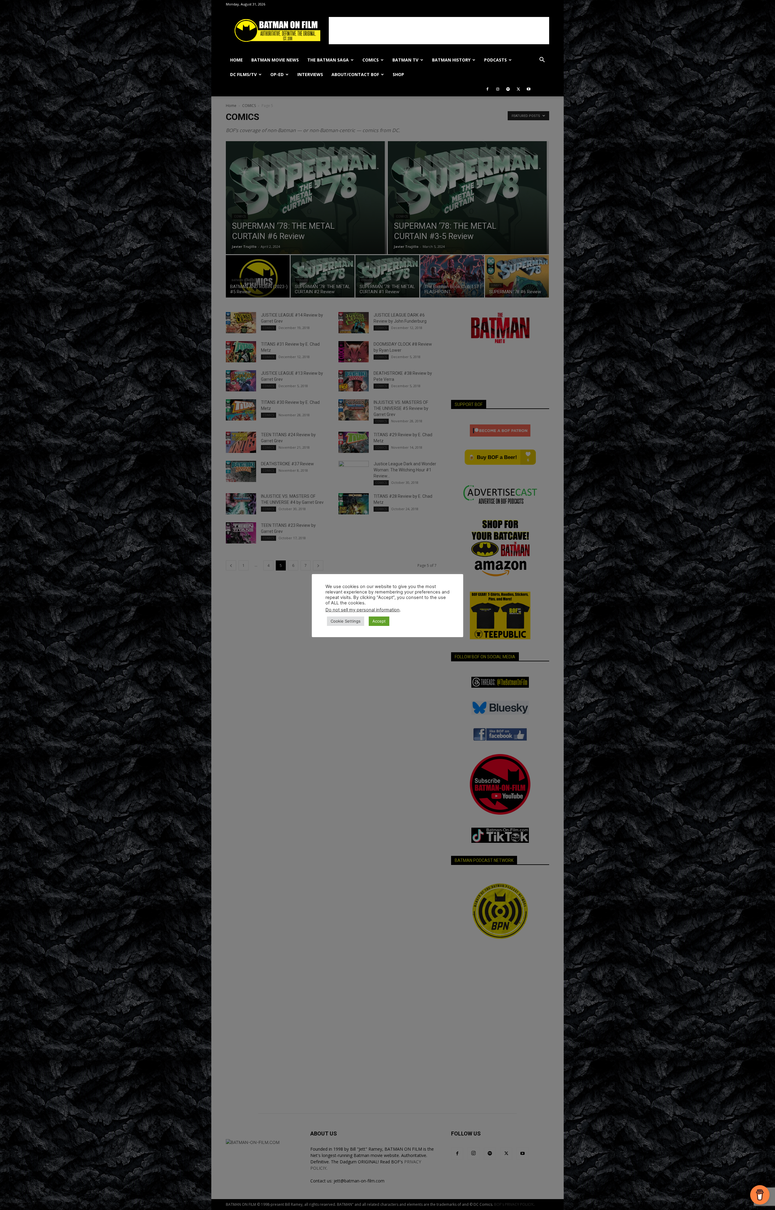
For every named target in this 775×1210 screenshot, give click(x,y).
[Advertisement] (439, 30)
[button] (542, 60)
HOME (236, 60)
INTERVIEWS (310, 74)
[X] (518, 89)
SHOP (398, 74)
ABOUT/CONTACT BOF (355, 74)
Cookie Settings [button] (346, 621)
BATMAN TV (405, 60)
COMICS (370, 60)
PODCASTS (495, 60)
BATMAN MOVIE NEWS (275, 60)
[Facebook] (487, 89)
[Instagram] (497, 89)
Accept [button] (379, 621)
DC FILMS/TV (243, 74)
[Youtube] (528, 89)
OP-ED (277, 74)
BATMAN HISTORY (451, 60)
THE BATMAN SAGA (328, 60)
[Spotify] (508, 89)
